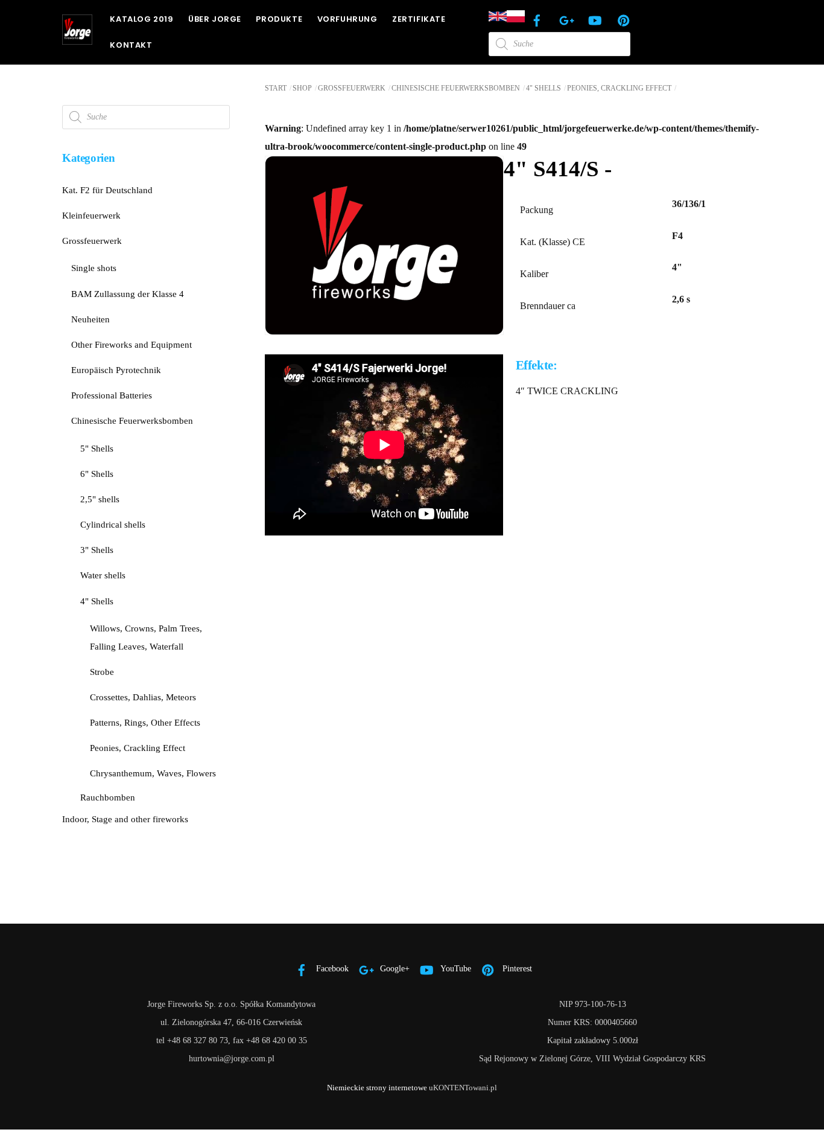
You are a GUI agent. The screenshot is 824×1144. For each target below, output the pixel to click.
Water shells (102, 575)
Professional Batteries (111, 395)
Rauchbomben (107, 797)
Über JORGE (214, 19)
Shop (302, 88)
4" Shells (543, 88)
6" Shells (96, 473)
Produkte (279, 19)
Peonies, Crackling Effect (619, 88)
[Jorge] (77, 39)
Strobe (102, 671)
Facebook (331, 968)
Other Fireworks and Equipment (131, 344)
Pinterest (516, 968)
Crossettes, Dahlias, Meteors (143, 697)
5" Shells (96, 448)
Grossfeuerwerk (351, 88)
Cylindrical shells (112, 524)
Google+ (394, 968)
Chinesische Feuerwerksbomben (455, 88)
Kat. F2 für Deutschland (107, 190)
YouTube (455, 968)
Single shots (93, 268)
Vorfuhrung (347, 19)
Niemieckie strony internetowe (377, 1087)
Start (276, 88)
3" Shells (96, 550)
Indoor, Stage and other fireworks (125, 819)
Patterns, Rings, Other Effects (145, 722)
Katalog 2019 (141, 19)
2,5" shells (99, 499)
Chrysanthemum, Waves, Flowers (153, 773)
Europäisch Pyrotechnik (116, 370)
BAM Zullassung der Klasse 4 (127, 294)
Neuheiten (90, 319)
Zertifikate (419, 19)
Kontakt (131, 45)
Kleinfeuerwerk (91, 215)
